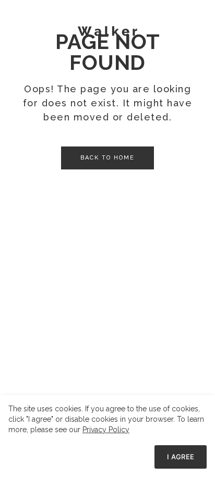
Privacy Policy (105, 429)
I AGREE (180, 456)
